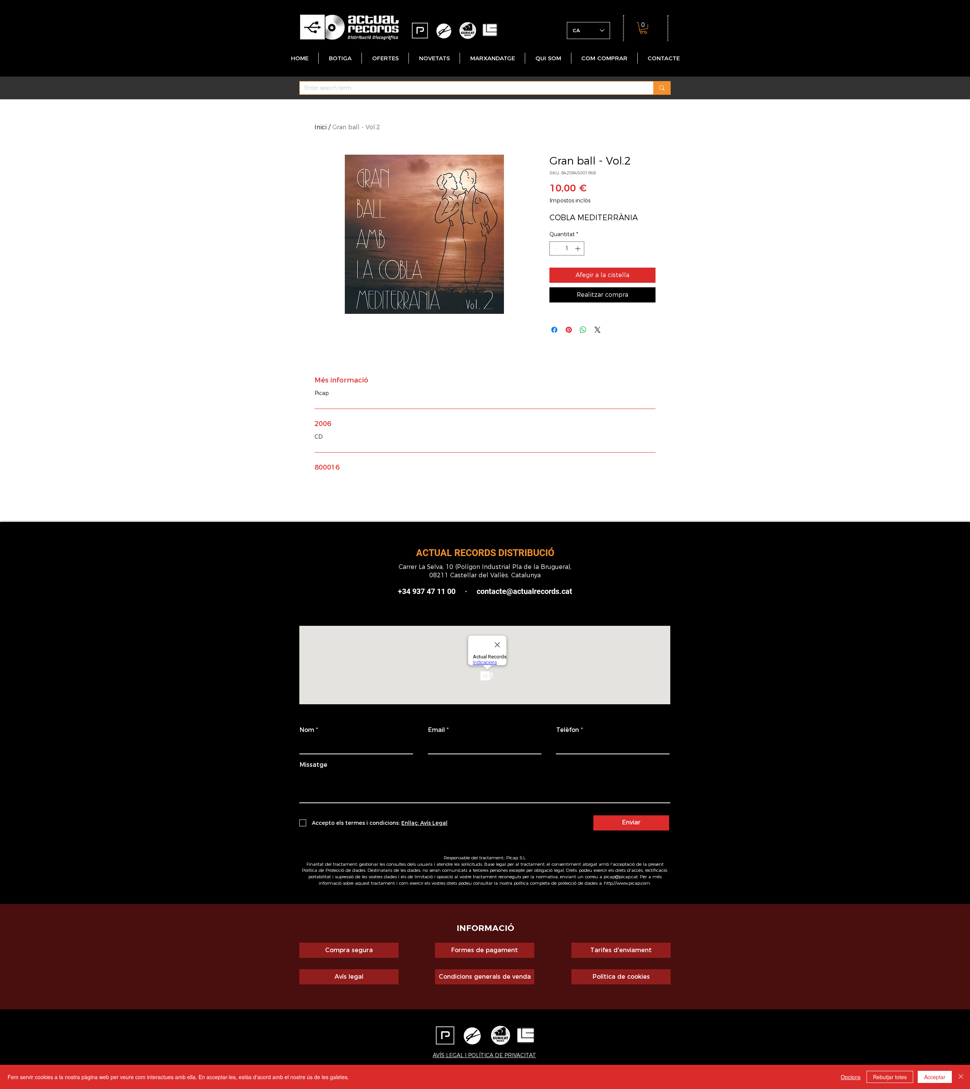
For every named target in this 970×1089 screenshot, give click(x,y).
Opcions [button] (850, 1077)
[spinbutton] (567, 248)
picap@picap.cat (621, 876)
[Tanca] (960, 1077)
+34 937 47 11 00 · (437, 591)
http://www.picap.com (627, 883)
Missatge (313, 765)
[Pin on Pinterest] (568, 329)
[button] (643, 28)
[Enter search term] (661, 87)
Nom (307, 730)
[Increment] (578, 248)
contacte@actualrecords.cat (524, 591)
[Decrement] (555, 248)
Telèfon (567, 730)
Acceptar (934, 1077)
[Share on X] (597, 329)
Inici (320, 127)
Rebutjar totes (890, 1077)
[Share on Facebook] (554, 329)
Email (436, 730)
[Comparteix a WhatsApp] (583, 329)
